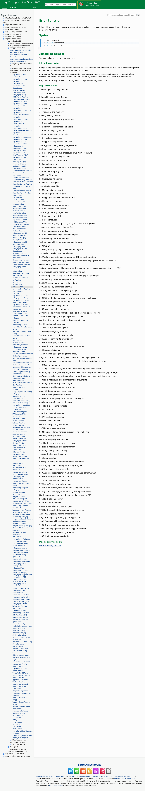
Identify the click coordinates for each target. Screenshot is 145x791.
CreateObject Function (21, 177)
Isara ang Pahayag (19, 162)
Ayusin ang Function (20, 313)
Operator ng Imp (19, 396)
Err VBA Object (18, 284)
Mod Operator (18, 479)
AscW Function (18, 83)
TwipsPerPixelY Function (21, 675)
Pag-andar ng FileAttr (20, 295)
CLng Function (18, 159)
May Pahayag (17, 709)
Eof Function (17, 271)
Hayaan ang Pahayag (20, 456)
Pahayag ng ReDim (19, 563)
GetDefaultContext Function (23, 354)
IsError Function (18, 425)
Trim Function (18, 671)
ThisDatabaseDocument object (21, 658)
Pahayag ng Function (20, 347)
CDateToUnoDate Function (22, 130)
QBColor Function (19, 557)
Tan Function (17, 653)
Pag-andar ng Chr (19, 153)
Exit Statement (18, 291)
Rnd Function (17, 586)
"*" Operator (17, 720)
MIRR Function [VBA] (20, 474)
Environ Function (19, 269)
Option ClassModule (20, 521)
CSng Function (18, 195)
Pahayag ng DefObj (20, 242)
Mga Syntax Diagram (18, 61)
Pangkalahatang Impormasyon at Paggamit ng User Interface (20, 44)
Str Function (17, 639)
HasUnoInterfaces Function (22, 383)
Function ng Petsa (19, 206)
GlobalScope (17, 88)
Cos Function (17, 175)
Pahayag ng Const (19, 168)
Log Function (17, 465)
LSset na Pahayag (19, 447)
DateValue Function (20, 217)
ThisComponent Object (21, 655)
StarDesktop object (19, 628)
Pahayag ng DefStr (19, 246)
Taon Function (18, 715)
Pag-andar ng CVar (19, 202)
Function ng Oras (19, 387)
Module (12, 7)
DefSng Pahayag (19, 244)
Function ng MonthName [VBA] (22, 484)
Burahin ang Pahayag (20, 278)
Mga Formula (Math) (13, 34)
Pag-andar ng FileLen (20, 304)
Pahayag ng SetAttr (20, 604)
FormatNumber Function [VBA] (22, 332)
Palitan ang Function (20, 570)
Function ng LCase (19, 445)
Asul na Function (19, 92)
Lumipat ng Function (20, 648)
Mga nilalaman (9, 15)
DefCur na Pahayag (20, 229)
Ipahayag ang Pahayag (21, 224)
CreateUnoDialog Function (22, 179)
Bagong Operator (19, 492)
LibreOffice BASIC (14, 41)
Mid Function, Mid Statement (19, 468)
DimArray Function (19, 253)
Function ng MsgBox (20, 488)
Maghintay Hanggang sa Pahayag (21, 694)
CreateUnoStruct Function (22, 191)
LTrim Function (18, 450)
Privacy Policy (61, 776)
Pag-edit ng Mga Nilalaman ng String (22, 732)
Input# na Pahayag (19, 407)
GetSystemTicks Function (22, 367)
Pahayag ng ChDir (19, 146)
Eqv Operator (17, 275)
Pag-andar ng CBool (20, 101)
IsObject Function (19, 434)
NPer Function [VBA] (20, 499)
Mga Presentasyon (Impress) (15, 27)
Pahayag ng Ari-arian (20, 548)
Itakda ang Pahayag (20, 606)
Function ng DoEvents (21, 262)
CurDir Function (18, 199)
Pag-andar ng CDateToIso (22, 137)
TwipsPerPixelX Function (21, 673)
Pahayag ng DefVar (20, 249)
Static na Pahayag (19, 630)
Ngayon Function (19, 496)
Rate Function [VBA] (20, 559)
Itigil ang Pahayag (19, 633)
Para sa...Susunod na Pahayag (20, 317)
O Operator (17, 537)
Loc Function (17, 461)
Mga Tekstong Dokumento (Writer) (18, 18)
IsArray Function (19, 418)
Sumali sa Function (19, 438)
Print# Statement (19, 546)
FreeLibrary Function (20, 345)
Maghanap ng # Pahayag (22, 599)
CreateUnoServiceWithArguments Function (23, 187)
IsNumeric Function (20, 432)
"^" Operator (17, 729)
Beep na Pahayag (19, 90)
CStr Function (17, 197)
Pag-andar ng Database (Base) (16, 32)
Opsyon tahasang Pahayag (22, 525)
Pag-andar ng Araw (20, 220)
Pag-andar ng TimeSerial (21, 662)
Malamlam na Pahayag (21, 255)
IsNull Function (18, 429)
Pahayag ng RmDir (19, 584)
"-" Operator (17, 717)
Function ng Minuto (20, 472)
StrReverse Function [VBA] (22, 642)
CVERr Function (18, 204)
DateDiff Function (19, 211)
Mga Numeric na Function (22, 503)
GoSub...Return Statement (22, 376)
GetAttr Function (19, 351)
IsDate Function (18, 421)
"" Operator (17, 726)
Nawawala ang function (21, 427)
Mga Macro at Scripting (14, 39)
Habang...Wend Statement (22, 706)
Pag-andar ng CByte (20, 103)
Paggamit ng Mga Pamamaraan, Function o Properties (19, 54)
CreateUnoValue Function (22, 193)
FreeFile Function (19, 342)
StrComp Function (19, 635)
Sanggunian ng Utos (17, 48)
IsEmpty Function (19, 423)
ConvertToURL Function (21, 173)
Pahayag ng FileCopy (20, 298)
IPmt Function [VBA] (20, 412)
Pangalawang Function (21, 595)
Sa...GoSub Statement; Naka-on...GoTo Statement (22, 513)
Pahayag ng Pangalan (20, 490)
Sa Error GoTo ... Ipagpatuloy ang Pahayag (22, 509)
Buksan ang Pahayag (20, 517)
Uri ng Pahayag (18, 677)
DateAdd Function (19, 208)
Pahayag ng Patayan (20, 441)
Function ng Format (20, 325)
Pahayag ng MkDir (19, 476)
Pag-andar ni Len (19, 454)
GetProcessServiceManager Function (22, 359)
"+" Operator (17, 722)
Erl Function (17, 280)
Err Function (17, 282)
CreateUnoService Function (22, 184)
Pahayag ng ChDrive (20, 148)
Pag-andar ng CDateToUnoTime (19, 122)
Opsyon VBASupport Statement (20, 529)
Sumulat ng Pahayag (20, 711)
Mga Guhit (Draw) (12, 29)
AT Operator (17, 77)
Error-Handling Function (21, 289)
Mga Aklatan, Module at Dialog (21, 59)
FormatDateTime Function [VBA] (22, 328)
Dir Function (17, 258)
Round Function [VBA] (21, 588)
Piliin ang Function (19, 150)
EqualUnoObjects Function (22, 273)
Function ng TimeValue (21, 664)
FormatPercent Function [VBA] (21, 337)
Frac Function (17, 340)
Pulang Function (18, 566)
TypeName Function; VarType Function (20, 681)
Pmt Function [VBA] (20, 541)
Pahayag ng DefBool (20, 226)
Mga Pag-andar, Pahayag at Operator (21, 64)
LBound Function (19, 443)
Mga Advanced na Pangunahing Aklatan (18, 741)
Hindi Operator (18, 494)
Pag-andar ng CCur (19, 106)
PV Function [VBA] (19, 554)
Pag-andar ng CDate (20, 139)
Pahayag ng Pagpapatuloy (22, 575)
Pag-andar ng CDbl (19, 141)
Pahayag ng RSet (19, 590)
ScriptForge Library (19, 744)
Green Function (18, 380)
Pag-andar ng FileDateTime (22, 300)
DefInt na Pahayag (19, 237)
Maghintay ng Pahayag (21, 691)
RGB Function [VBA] (20, 579)
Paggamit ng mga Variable (22, 735)
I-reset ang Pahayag (20, 572)
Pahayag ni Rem (18, 568)
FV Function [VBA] (19, 349)
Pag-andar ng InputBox (21, 405)
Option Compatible (19, 166)
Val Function (17, 688)
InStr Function (18, 398)
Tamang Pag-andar (19, 581)
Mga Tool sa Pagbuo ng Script (19, 751)
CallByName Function (20, 97)
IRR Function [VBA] (19, 414)
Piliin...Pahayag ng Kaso (21, 99)
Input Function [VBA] (20, 403)
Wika (34, 7)
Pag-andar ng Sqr (19, 624)
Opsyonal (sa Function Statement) (21, 533)
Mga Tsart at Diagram (13, 36)
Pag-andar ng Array (20, 79)
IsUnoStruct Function (20, 436)
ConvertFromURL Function (22, 170)
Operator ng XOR (19, 713)
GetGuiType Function (20, 356)
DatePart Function (19, 213)
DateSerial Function (20, 215)
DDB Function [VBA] (20, 222)
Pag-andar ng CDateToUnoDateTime (21, 113)
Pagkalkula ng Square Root (22, 626)
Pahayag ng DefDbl (20, 233)
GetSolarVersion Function (22, 365)
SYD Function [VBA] (20, 650)
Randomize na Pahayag (21, 561)
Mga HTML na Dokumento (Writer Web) (16, 21)
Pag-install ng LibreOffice (14, 754)
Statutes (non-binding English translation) (85, 776)
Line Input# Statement (21, 458)
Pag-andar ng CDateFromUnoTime (20, 118)
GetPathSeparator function (22, 362)
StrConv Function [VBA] (21, 637)
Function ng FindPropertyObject (20, 310)
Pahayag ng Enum (19, 266)
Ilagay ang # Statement (21, 552)
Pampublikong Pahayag (21, 550)
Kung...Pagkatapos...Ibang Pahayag (22, 393)
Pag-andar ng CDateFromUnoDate (20, 127)
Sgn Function (17, 608)
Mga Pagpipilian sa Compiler (20, 50)
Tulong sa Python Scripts (17, 749)
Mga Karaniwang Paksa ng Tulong (17, 756)
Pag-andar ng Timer (20, 668)
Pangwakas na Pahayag (21, 264)
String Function (18, 644)
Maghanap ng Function (21, 597)
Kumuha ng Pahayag (20, 369)
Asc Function (17, 81)
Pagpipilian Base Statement (22, 519)
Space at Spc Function (20, 617)
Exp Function (17, 293)
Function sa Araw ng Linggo (20, 698)
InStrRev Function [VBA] (21, 400)
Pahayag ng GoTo (19, 378)
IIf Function (17, 389)
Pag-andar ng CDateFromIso (18, 134)
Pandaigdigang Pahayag (21, 371)
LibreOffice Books (89, 764)
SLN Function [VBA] (20, 615)
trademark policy (55, 785)
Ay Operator (17, 416)
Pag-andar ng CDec (20, 144)
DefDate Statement (19, 231)
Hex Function (17, 385)
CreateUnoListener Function (23, 182)
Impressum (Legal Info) (45, 776)
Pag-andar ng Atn (19, 86)
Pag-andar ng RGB (19, 577)
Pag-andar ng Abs (19, 74)
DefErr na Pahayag (19, 235)
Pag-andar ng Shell (19, 610)
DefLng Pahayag (19, 240)
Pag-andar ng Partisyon (21, 539)
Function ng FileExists (20, 302)
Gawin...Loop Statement (21, 260)
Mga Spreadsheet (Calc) (14, 25)
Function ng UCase (19, 686)
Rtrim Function (18, 592)
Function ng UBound (20, 684)
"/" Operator (17, 724)
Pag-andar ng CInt (19, 157)
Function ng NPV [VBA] (21, 501)
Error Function (18, 287)
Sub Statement (18, 646)
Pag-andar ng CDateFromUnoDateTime (22, 109)
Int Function (17, 409)
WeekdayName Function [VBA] (21, 703)
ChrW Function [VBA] (20, 155)
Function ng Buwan (20, 481)
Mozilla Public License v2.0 (124, 778)
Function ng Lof (18, 463)
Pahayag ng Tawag (19, 95)
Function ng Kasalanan (21, 613)
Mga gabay (14, 747)
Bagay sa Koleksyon (20, 164)
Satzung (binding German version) (116, 776)
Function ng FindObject (21, 307)
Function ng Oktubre (20, 505)
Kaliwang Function (19, 452)
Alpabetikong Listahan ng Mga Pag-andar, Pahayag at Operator (20, 70)
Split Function (18, 621)
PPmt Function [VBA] (20, 543)
